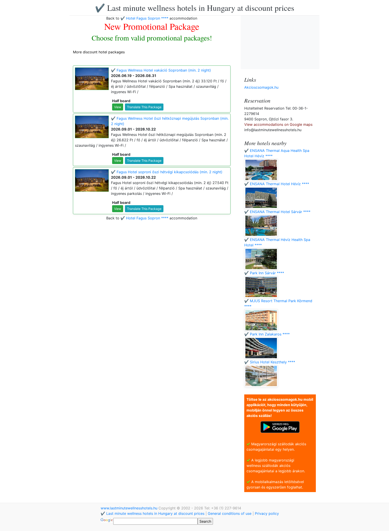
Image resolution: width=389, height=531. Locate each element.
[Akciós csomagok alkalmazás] (280, 426)
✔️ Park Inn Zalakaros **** (267, 334)
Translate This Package (144, 107)
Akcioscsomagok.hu (261, 87)
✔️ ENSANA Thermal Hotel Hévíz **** (276, 184)
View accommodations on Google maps (278, 124)
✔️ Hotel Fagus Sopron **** (144, 18)
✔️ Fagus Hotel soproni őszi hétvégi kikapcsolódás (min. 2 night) (166, 172)
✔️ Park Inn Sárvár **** (264, 273)
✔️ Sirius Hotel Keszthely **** (269, 362)
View (117, 107)
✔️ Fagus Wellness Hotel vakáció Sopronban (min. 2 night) (161, 70)
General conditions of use (229, 513)
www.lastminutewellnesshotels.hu (129, 508)
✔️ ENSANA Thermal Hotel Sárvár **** (277, 211)
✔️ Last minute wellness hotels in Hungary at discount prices (194, 7)
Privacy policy (267, 513)
